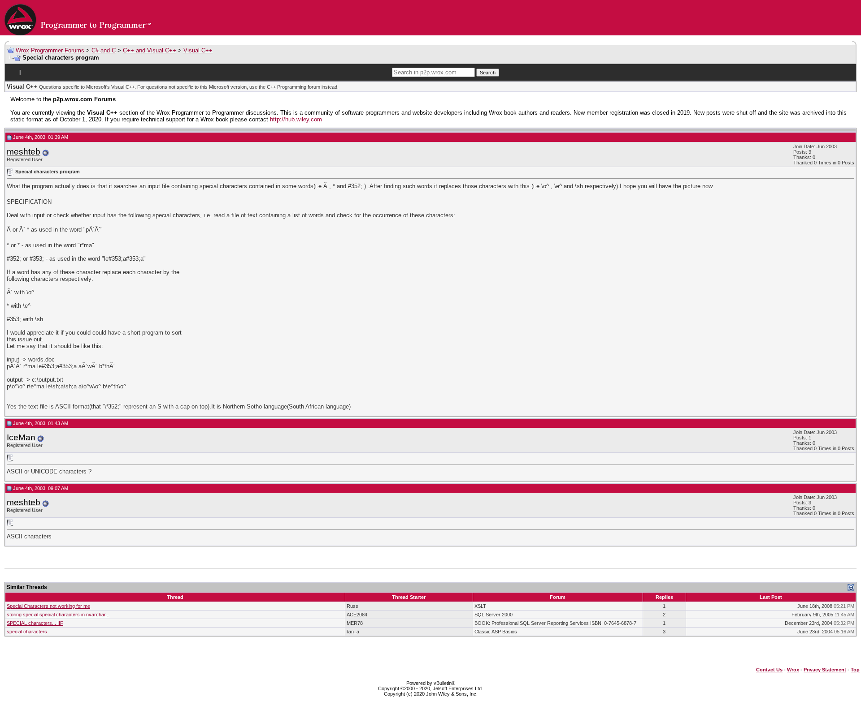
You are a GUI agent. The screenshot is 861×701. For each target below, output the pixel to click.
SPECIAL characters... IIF (35, 623)
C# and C (103, 50)
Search (488, 72)
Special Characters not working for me (48, 606)
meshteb (23, 151)
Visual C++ (198, 50)
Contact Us (769, 669)
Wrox (793, 669)
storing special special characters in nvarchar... (58, 614)
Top (855, 669)
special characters (27, 631)
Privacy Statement (825, 669)
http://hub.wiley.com (296, 119)
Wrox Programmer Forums (50, 50)
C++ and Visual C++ (149, 50)
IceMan (21, 437)
